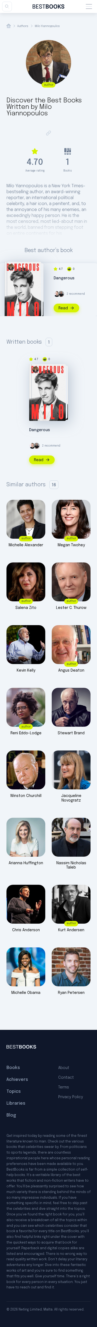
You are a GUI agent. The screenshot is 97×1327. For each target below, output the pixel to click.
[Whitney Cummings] (57, 294)
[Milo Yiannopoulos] (11, 267)
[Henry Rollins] (61, 294)
